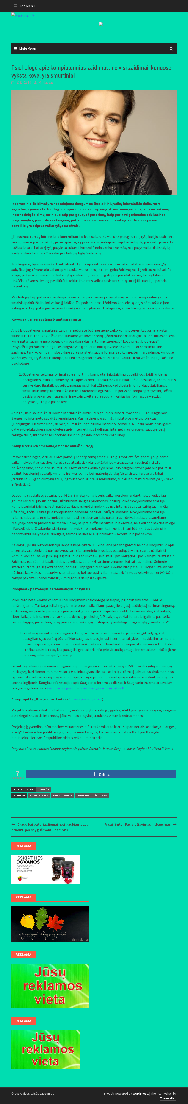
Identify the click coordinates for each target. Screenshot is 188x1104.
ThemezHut (168, 1098)
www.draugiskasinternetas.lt (102, 688)
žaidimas (101, 795)
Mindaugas (46, 82)
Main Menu (27, 48)
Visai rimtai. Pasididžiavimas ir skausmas (138, 824)
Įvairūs (44, 789)
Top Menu (27, 5)
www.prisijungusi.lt (61, 688)
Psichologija (62, 795)
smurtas (83, 795)
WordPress (140, 1093)
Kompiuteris (39, 795)
